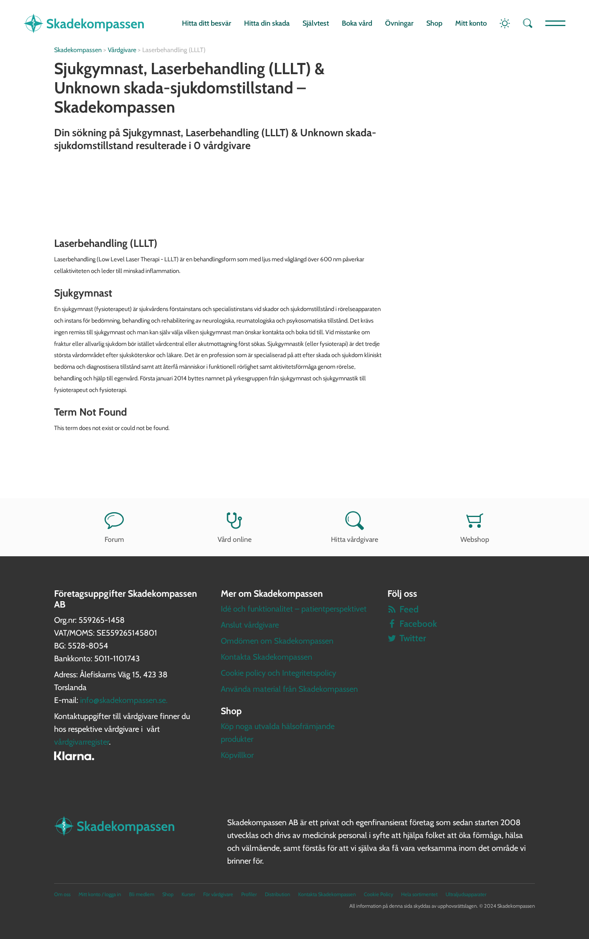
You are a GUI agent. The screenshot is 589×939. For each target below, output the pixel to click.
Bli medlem (141, 894)
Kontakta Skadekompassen (266, 657)
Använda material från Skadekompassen (289, 689)
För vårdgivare (218, 894)
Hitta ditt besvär (206, 23)
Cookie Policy (378, 894)
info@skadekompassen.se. (123, 700)
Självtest (316, 23)
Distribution (277, 894)
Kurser (188, 894)
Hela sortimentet (419, 894)
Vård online (235, 539)
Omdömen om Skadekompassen (277, 641)
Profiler (249, 894)
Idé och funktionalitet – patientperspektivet (294, 609)
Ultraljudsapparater (466, 894)
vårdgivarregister (81, 742)
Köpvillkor (237, 755)
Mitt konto (471, 23)
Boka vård (357, 23)
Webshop (474, 539)
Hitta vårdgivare (354, 539)
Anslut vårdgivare (250, 625)
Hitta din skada (267, 23)
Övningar (399, 23)
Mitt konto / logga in (100, 894)
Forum (114, 539)
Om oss (62, 894)
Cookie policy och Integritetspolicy (278, 673)
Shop (434, 23)
